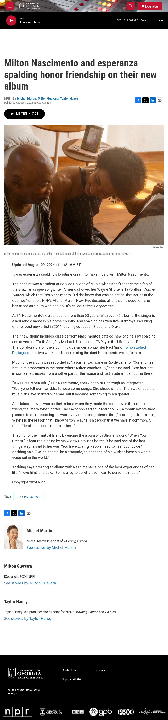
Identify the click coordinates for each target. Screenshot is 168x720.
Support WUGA (71, 679)
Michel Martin (26, 98)
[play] (11, 20)
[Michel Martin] (13, 537)
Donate (151, 6)
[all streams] (162, 20)
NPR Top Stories (28, 496)
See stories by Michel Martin (51, 547)
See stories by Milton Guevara (30, 583)
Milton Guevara (48, 98)
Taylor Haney (69, 98)
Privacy (100, 670)
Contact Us (69, 670)
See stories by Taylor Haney (28, 618)
